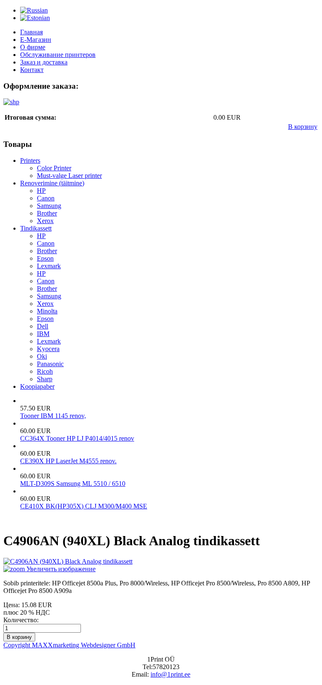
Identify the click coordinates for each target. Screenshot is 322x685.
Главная (31, 32)
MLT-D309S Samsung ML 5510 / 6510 (72, 483)
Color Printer (54, 168)
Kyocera (48, 348)
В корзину (302, 126)
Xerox (45, 220)
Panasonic (50, 363)
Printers (30, 160)
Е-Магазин (35, 39)
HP (41, 190)
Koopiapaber (37, 386)
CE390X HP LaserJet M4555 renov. (68, 460)
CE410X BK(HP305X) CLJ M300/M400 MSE (83, 506)
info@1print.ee (170, 674)
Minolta (47, 311)
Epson (45, 258)
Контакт (32, 69)
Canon (46, 198)
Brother (47, 213)
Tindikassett (36, 228)
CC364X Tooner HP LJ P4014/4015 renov (77, 438)
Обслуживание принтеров (58, 54)
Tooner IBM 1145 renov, (53, 415)
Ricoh (45, 371)
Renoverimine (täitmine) (52, 183)
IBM (43, 333)
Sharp (44, 378)
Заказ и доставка (44, 62)
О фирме (32, 47)
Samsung (49, 205)
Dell (42, 326)
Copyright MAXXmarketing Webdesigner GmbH (69, 645)
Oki (42, 356)
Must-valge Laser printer (69, 175)
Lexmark (49, 265)
